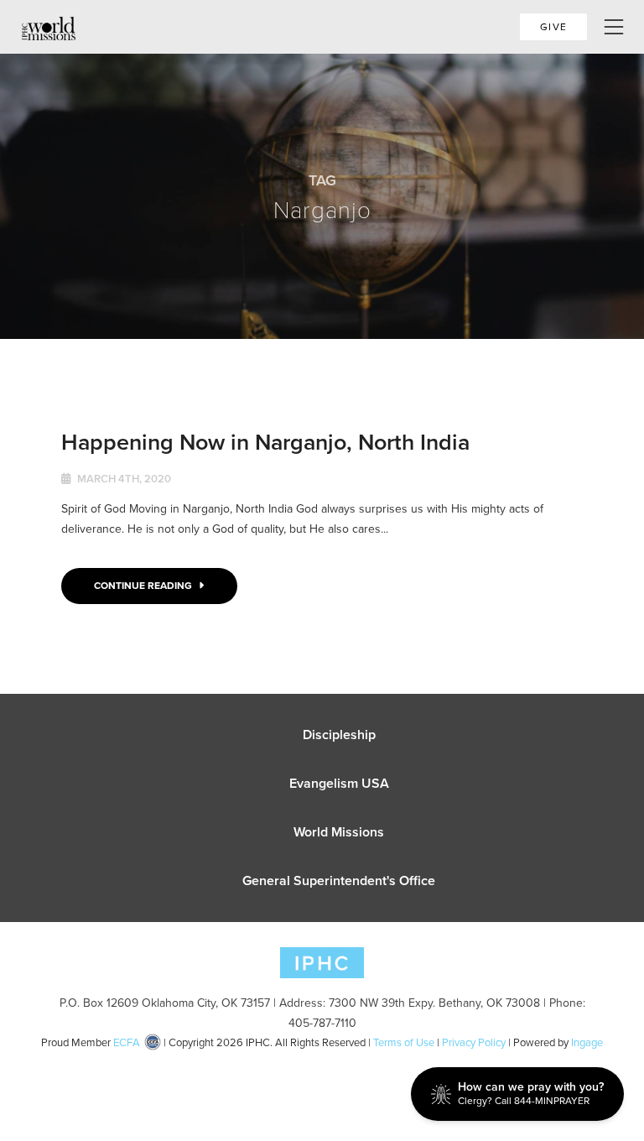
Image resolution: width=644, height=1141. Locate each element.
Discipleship (339, 734)
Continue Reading (144, 585)
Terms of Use (403, 1042)
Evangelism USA (339, 783)
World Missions (338, 831)
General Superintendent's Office (338, 880)
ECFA (126, 1042)
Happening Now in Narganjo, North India (265, 441)
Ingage (587, 1042)
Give (553, 26)
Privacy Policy (474, 1042)
